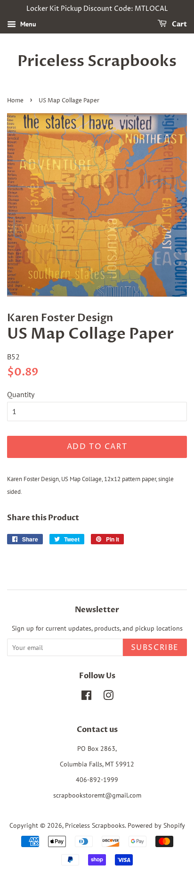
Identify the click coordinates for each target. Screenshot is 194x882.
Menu (27, 24)
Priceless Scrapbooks (97, 61)
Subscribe (155, 647)
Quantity (20, 394)
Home (15, 101)
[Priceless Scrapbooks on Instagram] (108, 697)
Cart (178, 24)
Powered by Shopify (156, 825)
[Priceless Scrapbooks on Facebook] (86, 697)
